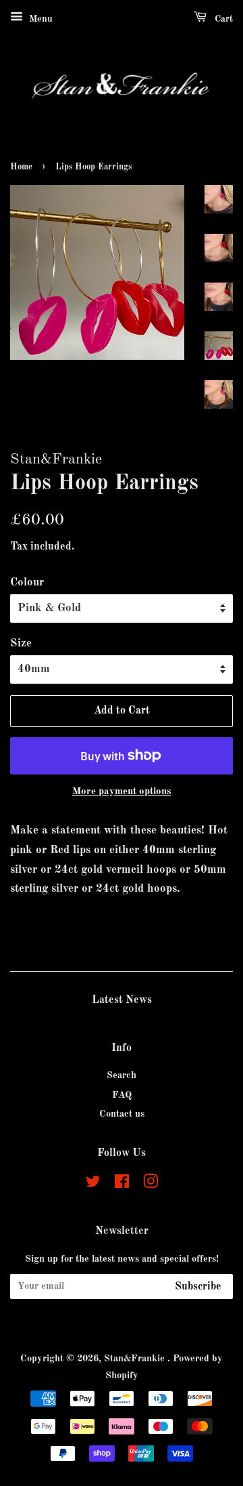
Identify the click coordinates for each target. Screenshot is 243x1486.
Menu (39, 19)
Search (121, 1075)
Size (21, 643)
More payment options (121, 792)
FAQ (122, 1095)
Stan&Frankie (135, 1358)
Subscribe (198, 1286)
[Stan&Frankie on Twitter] (93, 1184)
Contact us (121, 1114)
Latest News (122, 1000)
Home (21, 167)
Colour (27, 582)
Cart (222, 19)
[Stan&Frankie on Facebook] (122, 1184)
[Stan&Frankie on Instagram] (150, 1184)
